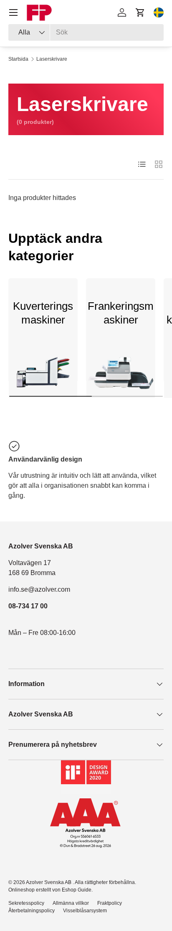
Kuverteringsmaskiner (43, 313)
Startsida (18, 59)
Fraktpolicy (109, 903)
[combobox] (86, 32)
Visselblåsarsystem (85, 911)
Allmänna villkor (71, 903)
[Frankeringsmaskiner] (120, 375)
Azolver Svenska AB (49, 882)
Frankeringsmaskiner (121, 313)
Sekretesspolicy (26, 903)
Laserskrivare (51, 59)
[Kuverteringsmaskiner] (43, 375)
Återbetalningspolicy (31, 911)
